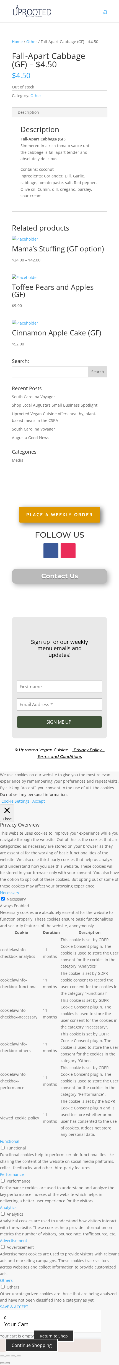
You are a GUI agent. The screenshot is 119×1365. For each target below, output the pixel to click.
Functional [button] (9, 1141)
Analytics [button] (8, 1207)
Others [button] (6, 1280)
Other (31, 41)
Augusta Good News (30, 437)
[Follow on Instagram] (68, 550)
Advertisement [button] (13, 1240)
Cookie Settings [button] (15, 801)
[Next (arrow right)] (8, 1363)
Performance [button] (12, 1174)
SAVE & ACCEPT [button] (14, 1306)
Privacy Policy (88, 749)
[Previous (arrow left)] (2, 1363)
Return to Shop (54, 1336)
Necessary (16, 899)
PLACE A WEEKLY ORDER (59, 514)
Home (17, 41)
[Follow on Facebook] (50, 550)
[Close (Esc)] (19, 1356)
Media (18, 460)
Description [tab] (28, 112)
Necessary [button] (9, 892)
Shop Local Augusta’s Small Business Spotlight (54, 405)
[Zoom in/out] (2, 1356)
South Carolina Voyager (33, 396)
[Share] (13, 1356)
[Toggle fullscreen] (8, 1356)
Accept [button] (38, 801)
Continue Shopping (32, 1345)
